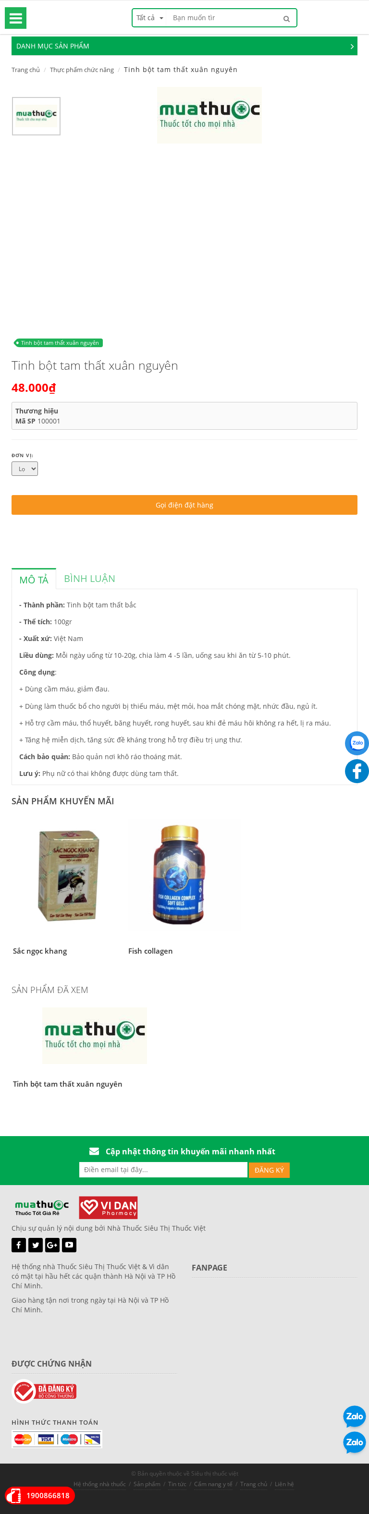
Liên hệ (284, 1484)
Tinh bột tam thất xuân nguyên (60, 342)
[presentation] (34, 580)
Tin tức (177, 1484)
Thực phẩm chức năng (82, 69)
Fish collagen (150, 951)
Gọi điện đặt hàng (184, 504)
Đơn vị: (23, 455)
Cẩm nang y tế (213, 1484)
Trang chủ (26, 69)
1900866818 (48, 1495)
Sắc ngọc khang (40, 951)
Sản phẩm (147, 1484)
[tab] (34, 578)
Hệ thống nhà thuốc (100, 1484)
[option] (36, 119)
